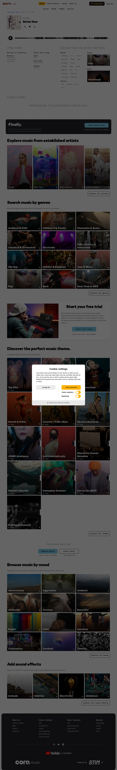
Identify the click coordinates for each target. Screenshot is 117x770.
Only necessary (71, 387)
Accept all (46, 387)
